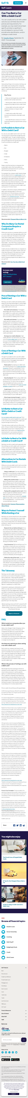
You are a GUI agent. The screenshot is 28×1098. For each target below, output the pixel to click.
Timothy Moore (9, 38)
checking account (14, 196)
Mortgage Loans (4, 982)
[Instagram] (13, 1052)
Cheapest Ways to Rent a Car (18, 219)
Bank (2, 970)
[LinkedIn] (20, 825)
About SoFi (4, 1016)
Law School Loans (5, 1000)
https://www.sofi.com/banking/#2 (10, 291)
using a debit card (12, 339)
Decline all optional (14, 1091)
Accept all (14, 1093)
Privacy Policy (16, 1044)
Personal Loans (4, 973)
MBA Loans (3, 1003)
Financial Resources (6, 1010)
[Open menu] (25, 3)
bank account (20, 430)
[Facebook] (14, 825)
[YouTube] (16, 1052)
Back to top (4, 1023)
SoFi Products (4, 967)
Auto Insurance (4, 988)
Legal (2, 1019)
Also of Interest (5, 1013)
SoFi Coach (3, 1006)
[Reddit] (24, 825)
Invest (2, 991)
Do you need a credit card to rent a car (11, 417)
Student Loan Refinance (6, 976)
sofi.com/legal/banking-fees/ (8, 809)
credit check (18, 175)
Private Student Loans (5, 979)
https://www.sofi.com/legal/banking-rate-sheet (11, 704)
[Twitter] (17, 825)
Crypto (2, 997)
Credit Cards (3, 994)
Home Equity (4, 985)
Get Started (18, 3)
